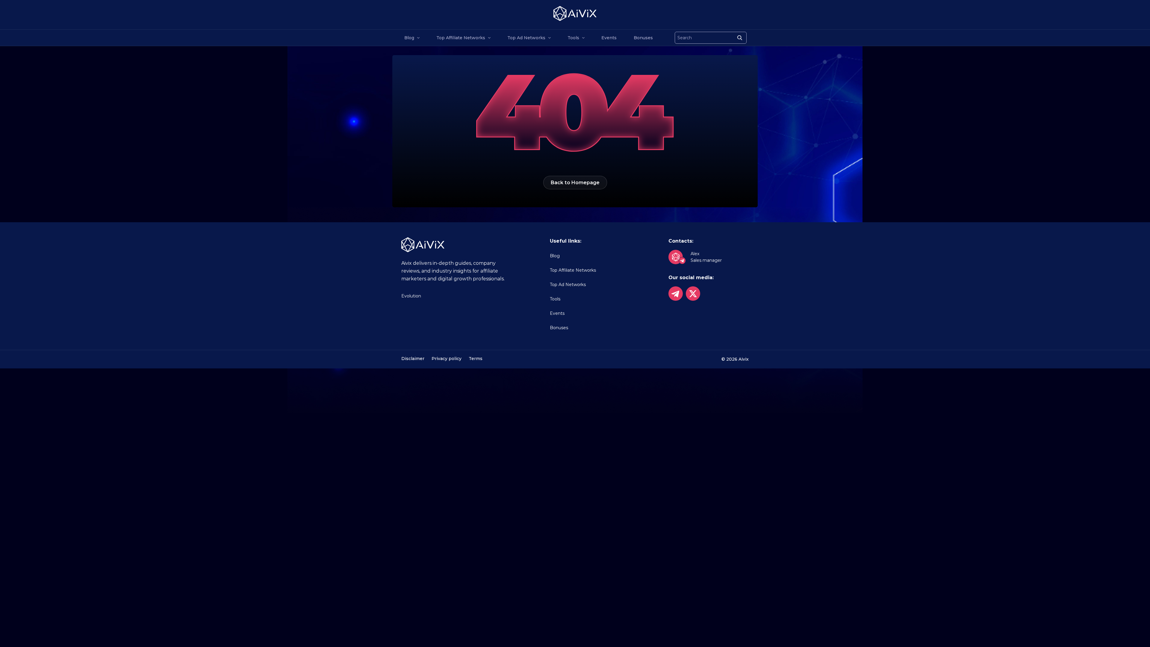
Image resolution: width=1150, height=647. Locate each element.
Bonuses (643, 37)
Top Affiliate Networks (460, 37)
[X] (693, 293)
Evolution (411, 296)
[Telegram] (675, 293)
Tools (573, 37)
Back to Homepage (575, 182)
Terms (475, 358)
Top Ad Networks (526, 37)
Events (609, 37)
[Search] (739, 37)
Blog (409, 37)
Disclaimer (412, 358)
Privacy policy (446, 358)
